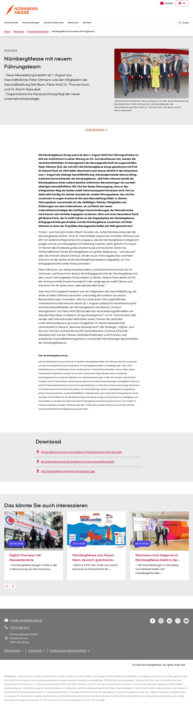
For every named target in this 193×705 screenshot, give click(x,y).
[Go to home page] (25, 9)
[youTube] (186, 620)
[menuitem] (13, 23)
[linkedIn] (169, 620)
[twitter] (177, 620)
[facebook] (152, 620)
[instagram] (161, 620)
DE (182, 3)
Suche (183, 22)
